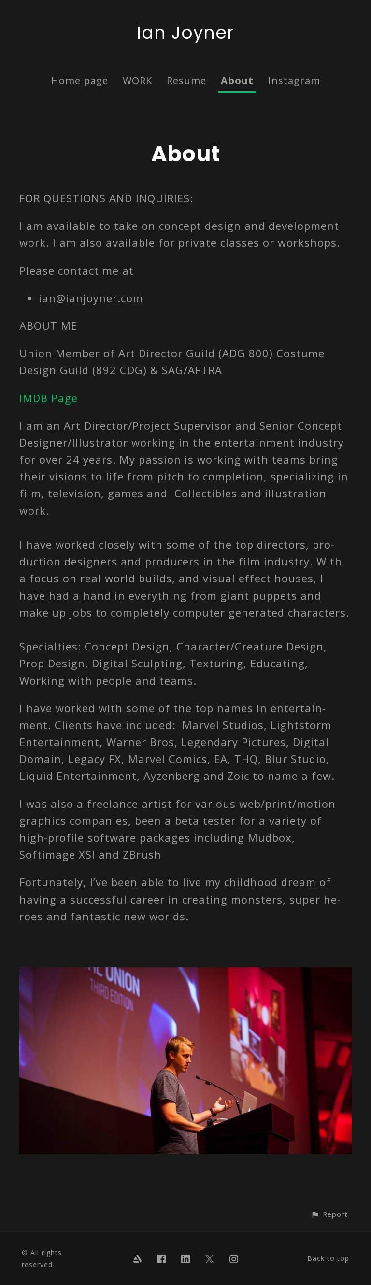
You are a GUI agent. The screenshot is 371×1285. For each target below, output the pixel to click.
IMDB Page (48, 398)
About (237, 80)
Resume (186, 80)
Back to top (328, 1258)
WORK (137, 80)
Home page (79, 80)
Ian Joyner (185, 32)
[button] (329, 1214)
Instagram (294, 80)
